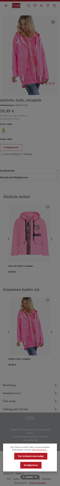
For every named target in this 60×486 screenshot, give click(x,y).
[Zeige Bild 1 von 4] (42, 83)
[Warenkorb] (54, 5)
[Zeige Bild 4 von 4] (53, 83)
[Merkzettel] (35, 5)
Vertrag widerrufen (37, 483)
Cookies (16, 479)
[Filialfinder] (48, 5)
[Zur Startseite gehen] (16, 5)
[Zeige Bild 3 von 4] (50, 83)
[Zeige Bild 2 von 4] (46, 83)
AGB (9, 479)
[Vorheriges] (9, 239)
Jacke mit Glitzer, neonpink (20, 266)
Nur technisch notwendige (31, 456)
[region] (30, 239)
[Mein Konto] (41, 5)
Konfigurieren (31, 465)
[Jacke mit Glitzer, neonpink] (30, 233)
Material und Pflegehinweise (29, 177)
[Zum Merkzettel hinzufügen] (53, 22)
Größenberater (11, 147)
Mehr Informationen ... (40, 450)
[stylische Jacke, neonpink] (30, 55)
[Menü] (6, 5)
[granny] (3, 130)
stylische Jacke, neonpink (19, 359)
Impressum (46, 479)
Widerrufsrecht (20, 483)
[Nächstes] (51, 239)
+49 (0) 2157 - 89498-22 (13, 474)
